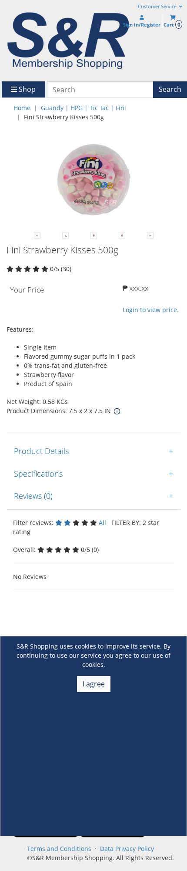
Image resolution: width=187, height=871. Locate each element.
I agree (94, 684)
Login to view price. (151, 310)
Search (170, 89)
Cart (172, 24)
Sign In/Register (141, 24)
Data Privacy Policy (127, 848)
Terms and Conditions (59, 848)
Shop (26, 89)
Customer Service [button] (158, 6)
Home (21, 108)
